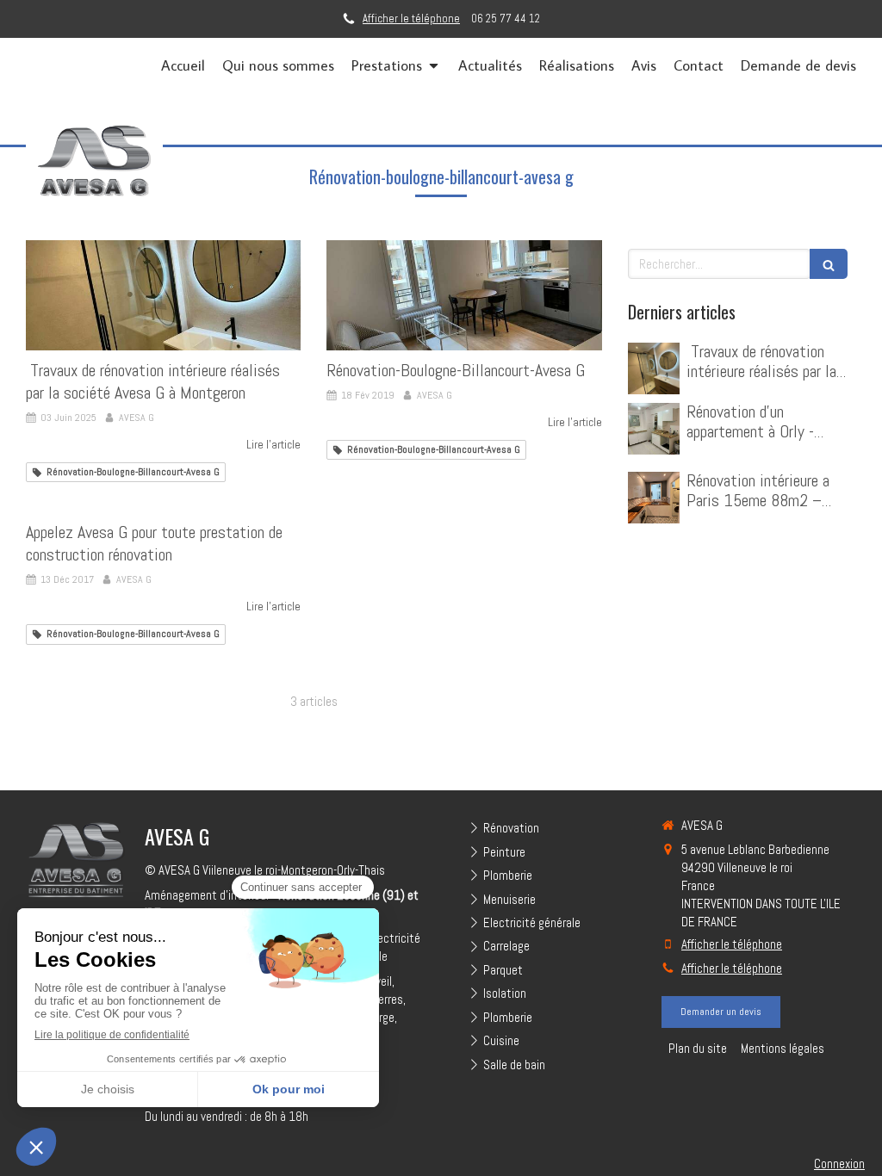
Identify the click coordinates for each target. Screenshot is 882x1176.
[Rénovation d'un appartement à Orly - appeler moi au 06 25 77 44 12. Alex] (654, 429)
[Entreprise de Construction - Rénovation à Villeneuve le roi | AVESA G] (94, 158)
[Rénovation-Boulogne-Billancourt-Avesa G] (463, 295)
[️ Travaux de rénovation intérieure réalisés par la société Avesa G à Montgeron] (163, 295)
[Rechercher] (829, 264)
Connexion (839, 1163)
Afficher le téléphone (411, 19)
